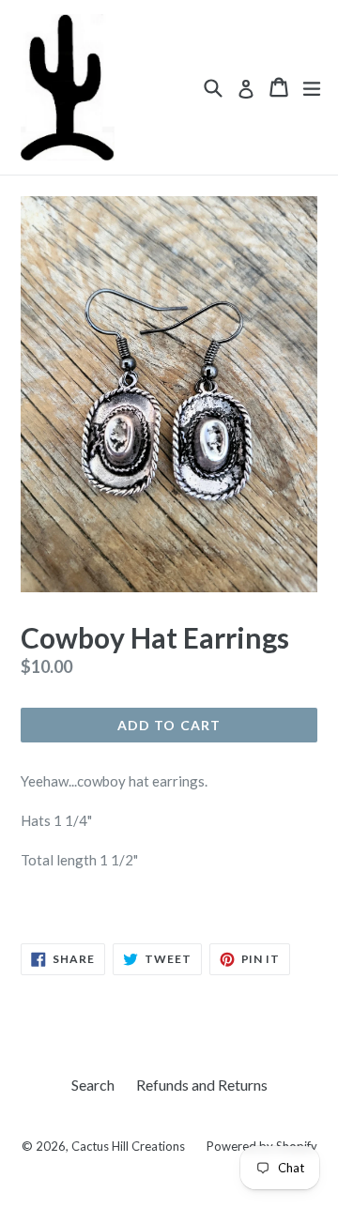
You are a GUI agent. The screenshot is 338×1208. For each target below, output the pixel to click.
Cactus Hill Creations (128, 1146)
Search (93, 1084)
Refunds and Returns (202, 1084)
